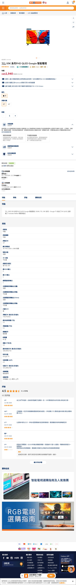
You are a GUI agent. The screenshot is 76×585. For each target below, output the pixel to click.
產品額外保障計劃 (52, 565)
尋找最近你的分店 (8, 565)
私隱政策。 (62, 583)
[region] (38, 581)
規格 (14, 197)
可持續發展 (30, 563)
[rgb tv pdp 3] (38, 516)
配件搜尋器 (40, 563)
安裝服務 (50, 560)
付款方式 (40, 560)
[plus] (15, 116)
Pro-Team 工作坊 (52, 568)
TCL (4, 63)
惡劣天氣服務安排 (52, 573)
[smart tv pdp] (38, 486)
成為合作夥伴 (30, 565)
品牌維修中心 (41, 568)
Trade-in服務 (51, 570)
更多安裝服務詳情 (6, 132)
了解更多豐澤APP (66, 562)
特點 (3, 197)
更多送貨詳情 (70, 171)
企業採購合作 (30, 568)
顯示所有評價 (38, 462)
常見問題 (40, 570)
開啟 (51, 576)
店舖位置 (6, 563)
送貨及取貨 (51, 557)
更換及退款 (51, 563)
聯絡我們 (40, 573)
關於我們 (29, 557)
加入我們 (29, 560)
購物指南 (38, 197)
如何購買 (40, 557)
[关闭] (73, 581)
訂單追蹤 (40, 565)
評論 (25, 197)
